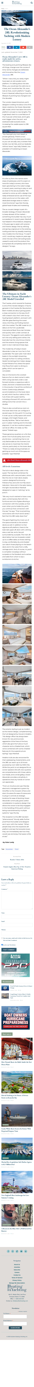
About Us (17, 1264)
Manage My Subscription (17, 1283)
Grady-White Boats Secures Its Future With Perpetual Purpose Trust (16, 1130)
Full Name (7, 1314)
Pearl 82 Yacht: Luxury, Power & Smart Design (21, 987)
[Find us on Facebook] (8, 1251)
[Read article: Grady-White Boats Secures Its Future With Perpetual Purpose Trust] (17, 1115)
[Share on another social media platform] (30, 47)
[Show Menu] (2, 3)
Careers (17, 1272)
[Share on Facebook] (10, 47)
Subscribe (17, 1270)
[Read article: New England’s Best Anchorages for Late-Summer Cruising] (17, 1182)
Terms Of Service (17, 1278)
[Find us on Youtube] (21, 1251)
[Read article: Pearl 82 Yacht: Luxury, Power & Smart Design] (5, 988)
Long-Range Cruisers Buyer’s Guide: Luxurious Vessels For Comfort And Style (20, 996)
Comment (4, 889)
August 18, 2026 (6, 1100)
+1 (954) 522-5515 (19, 1299)
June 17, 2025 (14, 990)
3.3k (13, 1100)
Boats (7, 8)
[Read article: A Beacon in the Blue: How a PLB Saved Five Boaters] (17, 1215)
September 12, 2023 (6, 43)
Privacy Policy (17, 1280)
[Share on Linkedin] (17, 47)
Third (16, 849)
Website (3, 930)
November (9, 849)
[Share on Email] (23, 47)
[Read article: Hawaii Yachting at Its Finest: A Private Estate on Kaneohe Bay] (17, 1082)
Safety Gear (7, 1225)
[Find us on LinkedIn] (25, 1251)
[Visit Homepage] (17, 3)
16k (22, 1000)
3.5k (13, 1067)
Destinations (7, 1191)
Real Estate (6, 1091)
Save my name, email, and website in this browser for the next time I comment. (17, 939)
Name (3, 913)
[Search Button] (32, 3)
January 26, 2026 (15, 1000)
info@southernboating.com (20, 1301)
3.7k (13, 1200)
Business (5, 1125)
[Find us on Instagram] (12, 1251)
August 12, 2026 (6, 1200)
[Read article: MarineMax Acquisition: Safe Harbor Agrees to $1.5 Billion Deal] (17, 1149)
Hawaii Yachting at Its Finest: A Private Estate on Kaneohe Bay (14, 1096)
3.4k (13, 1233)
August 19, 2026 (6, 1067)
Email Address (8, 1321)
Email (3, 921)
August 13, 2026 (6, 1167)
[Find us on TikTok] (17, 1251)
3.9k (20, 990)
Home (2, 8)
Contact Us (17, 1275)
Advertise (17, 1267)
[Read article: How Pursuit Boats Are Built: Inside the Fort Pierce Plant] (17, 1049)
